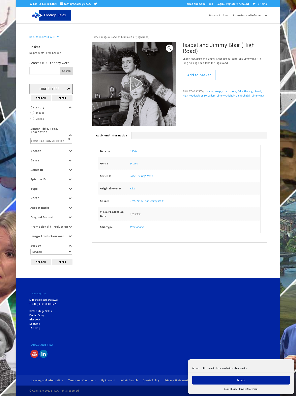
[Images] (32, 112)
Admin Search (129, 380)
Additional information (111, 135)
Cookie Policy (230, 388)
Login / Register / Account (233, 4)
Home (95, 37)
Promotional (137, 227)
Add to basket (199, 74)
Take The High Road (141, 176)
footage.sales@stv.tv (45, 299)
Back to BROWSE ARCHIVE (44, 37)
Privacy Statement (248, 388)
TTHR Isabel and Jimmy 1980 (147, 201)
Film (132, 188)
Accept (241, 380)
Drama (134, 163)
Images (105, 37)
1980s (133, 151)
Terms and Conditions (199, 4)
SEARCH (41, 98)
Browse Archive (218, 15)
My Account (108, 380)
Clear (62, 98)
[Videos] (32, 118)
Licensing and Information (250, 15)
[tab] (112, 135)
